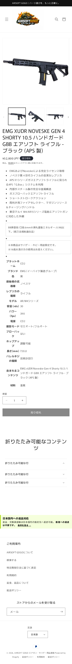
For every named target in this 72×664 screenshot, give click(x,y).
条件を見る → (24, 525)
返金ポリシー (28, 656)
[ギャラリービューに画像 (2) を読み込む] (36, 116)
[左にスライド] (3, 117)
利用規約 (11, 575)
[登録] (61, 612)
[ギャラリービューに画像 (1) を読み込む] (17, 116)
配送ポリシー (14, 590)
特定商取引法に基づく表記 (21, 567)
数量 (5, 393)
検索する (11, 560)
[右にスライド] (68, 117)
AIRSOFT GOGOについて (20, 552)
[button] (6, 19)
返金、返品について (18, 582)
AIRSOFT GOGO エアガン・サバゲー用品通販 (34, 652)
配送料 (11, 163)
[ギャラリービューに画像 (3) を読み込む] (55, 116)
